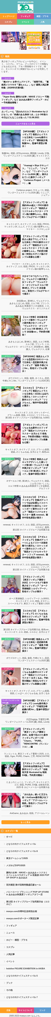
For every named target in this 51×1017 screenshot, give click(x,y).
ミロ (47, 306)
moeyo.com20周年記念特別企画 (21, 911)
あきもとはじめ (16, 303)
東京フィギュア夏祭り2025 (37, 603)
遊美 (32, 378)
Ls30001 (45, 598)
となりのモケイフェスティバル (21, 844)
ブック (9, 983)
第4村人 (31, 301)
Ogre (12, 756)
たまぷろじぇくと (14, 782)
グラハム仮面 (13, 415)
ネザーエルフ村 (13, 481)
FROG (46, 224)
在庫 (47, 349)
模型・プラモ (42, 16)
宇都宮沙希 (43, 719)
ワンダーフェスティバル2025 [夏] (34, 660)
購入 (28, 349)
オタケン (45, 601)
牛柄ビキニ (38, 658)
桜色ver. (46, 452)
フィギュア (25, 16)
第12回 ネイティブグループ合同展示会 (31, 529)
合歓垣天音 (43, 784)
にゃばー (19, 693)
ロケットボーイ (41, 412)
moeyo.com (25, 1015)
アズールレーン (42, 813)
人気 (42, 22)
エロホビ (31, 415)
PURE (19, 756)
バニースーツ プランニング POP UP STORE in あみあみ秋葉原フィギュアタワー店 (27, 893)
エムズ (21, 226)
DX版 (34, 784)
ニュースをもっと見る (25, 124)
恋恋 (47, 378)
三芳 (33, 756)
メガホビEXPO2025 (15, 865)
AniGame (14, 813)
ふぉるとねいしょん (39, 483)
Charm (26, 756)
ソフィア (45, 567)
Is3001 (46, 417)
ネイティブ (25, 224)
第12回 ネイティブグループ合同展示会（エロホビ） (27, 902)
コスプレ (8, 22)
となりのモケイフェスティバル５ (22, 975)
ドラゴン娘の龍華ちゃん (37, 226)
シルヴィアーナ (32, 598)
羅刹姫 (33, 153)
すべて (9, 837)
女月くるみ (44, 693)
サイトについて (25, 1010)
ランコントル (10, 753)
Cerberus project (24, 190)
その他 (9, 990)
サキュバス (38, 190)
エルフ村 (35, 303)
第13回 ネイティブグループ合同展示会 (23, 417)
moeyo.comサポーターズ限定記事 (22, 918)
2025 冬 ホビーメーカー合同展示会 (33, 787)
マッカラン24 (10, 226)
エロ (47, 158)
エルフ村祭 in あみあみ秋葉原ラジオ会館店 (28, 486)
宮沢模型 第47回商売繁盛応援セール (23, 885)
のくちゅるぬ (22, 452)
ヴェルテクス (42, 301)
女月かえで (35, 452)
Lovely (41, 153)
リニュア (45, 192)
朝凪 (13, 153)
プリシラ (45, 303)
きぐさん (39, 378)
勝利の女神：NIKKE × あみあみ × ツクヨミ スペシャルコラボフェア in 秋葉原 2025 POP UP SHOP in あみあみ (27, 875)
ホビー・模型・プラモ (16, 940)
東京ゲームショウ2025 (17, 858)
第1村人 (26, 481)
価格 (47, 347)
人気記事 (10, 954)
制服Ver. (6, 153)
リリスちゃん (42, 415)
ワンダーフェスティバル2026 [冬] (34, 380)
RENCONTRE (43, 756)
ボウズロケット (15, 378)
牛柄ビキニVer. (10, 380)
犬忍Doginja (31, 719)
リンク (42, 1010)
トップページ (8, 16)
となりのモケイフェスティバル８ (22, 851)
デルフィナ (44, 488)
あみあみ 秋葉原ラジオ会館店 (29, 306)
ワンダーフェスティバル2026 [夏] (19, 156)
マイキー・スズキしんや (38, 229)
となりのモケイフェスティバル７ (22, 997)
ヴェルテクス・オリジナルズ (36, 308)
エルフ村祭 (43, 341)
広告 (8, 1010)
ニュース (10, 933)
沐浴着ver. (21, 301)
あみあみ (24, 813)
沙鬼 (47, 153)
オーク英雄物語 (16, 598)
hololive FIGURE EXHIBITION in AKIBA (25, 968)
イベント (25, 22)
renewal (6, 524)
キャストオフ (42, 156)
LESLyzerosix (22, 153)
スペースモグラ (15, 603)
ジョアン (45, 195)
